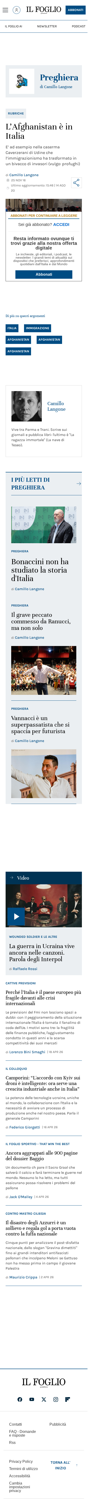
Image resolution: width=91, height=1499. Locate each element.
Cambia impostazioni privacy (19, 1487)
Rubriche (16, 113)
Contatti (15, 1424)
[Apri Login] (17, 10)
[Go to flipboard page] (67, 1399)
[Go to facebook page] (20, 1399)
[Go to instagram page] (55, 1399)
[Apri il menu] (5, 10)
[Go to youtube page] (31, 1399)
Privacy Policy (21, 1461)
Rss (12, 1443)
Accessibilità (19, 1476)
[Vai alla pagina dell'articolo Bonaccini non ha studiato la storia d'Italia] (43, 525)
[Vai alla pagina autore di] (21, 81)
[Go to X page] (44, 1399)
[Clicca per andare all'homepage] (44, 1383)
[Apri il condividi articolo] (76, 182)
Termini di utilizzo (23, 1469)
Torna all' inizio (60, 1465)
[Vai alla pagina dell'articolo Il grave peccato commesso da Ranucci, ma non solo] (43, 670)
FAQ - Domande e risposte (22, 1433)
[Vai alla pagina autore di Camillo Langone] (26, 406)
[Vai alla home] (44, 10)
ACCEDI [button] (61, 224)
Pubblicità (57, 1424)
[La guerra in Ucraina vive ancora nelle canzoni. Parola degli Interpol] (44, 905)
